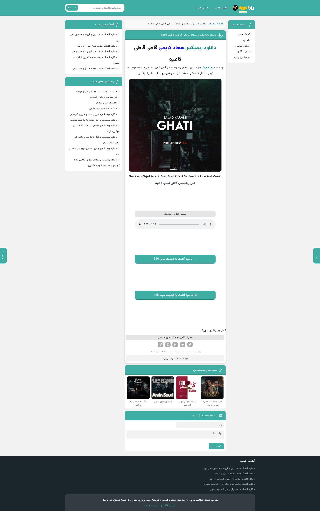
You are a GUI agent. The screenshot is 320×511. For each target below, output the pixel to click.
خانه (221, 24)
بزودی (246, 40)
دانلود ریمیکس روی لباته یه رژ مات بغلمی (93, 120)
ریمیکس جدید (208, 24)
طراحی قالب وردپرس (164, 505)
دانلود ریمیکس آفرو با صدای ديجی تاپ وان (93, 114)
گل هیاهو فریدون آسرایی (103, 97)
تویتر (182, 344)
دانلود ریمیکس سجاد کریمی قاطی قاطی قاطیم (188, 35)
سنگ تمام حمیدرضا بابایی (103, 108)
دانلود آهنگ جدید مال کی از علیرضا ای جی (94, 51)
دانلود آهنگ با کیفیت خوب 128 (173, 295)
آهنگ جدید (221, 8)
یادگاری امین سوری (106, 103)
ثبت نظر (216, 446)
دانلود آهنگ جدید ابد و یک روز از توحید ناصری (229, 484)
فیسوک (190, 344)
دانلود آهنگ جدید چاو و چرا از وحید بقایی (94, 69)
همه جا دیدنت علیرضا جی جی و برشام (96, 91)
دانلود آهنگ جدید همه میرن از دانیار (96, 46)
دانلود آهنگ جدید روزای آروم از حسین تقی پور (229, 468)
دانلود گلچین (242, 46)
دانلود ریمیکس (200, 47)
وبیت (147, 505)
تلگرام (160, 344)
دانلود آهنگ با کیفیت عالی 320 (173, 259)
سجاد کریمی (171, 47)
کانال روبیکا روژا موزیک (213, 330)
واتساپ (168, 344)
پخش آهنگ (202, 8)
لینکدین (175, 344)
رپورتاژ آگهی (243, 51)
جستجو (72, 7)
